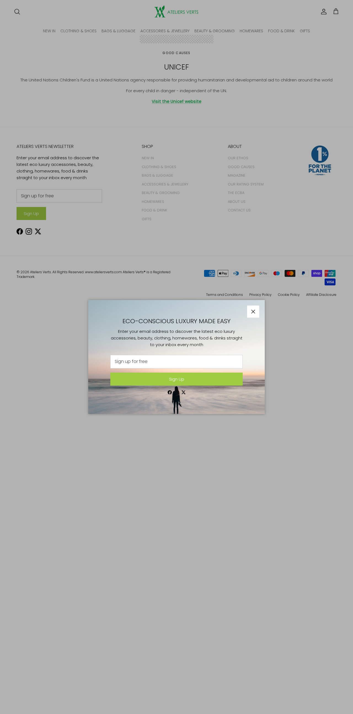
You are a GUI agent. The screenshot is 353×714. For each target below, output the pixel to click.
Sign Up (176, 379)
